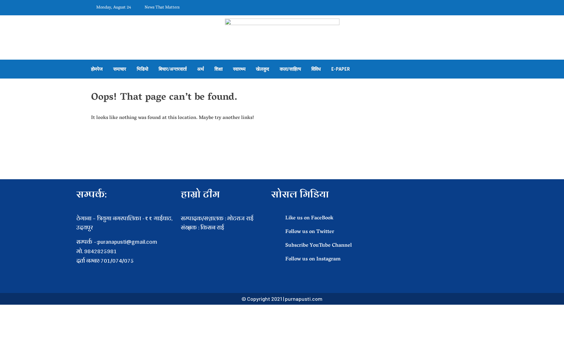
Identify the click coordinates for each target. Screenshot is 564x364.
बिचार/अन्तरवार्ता (173, 69)
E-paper (340, 69)
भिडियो (142, 69)
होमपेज (97, 69)
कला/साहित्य (290, 69)
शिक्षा (218, 69)
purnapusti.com (303, 299)
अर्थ (200, 69)
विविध (316, 69)
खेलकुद (262, 69)
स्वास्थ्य (239, 69)
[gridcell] (223, 237)
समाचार (119, 69)
